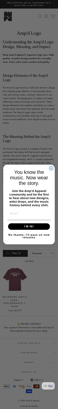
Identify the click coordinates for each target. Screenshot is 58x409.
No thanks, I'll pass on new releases (29, 236)
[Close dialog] (51, 168)
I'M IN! (29, 226)
